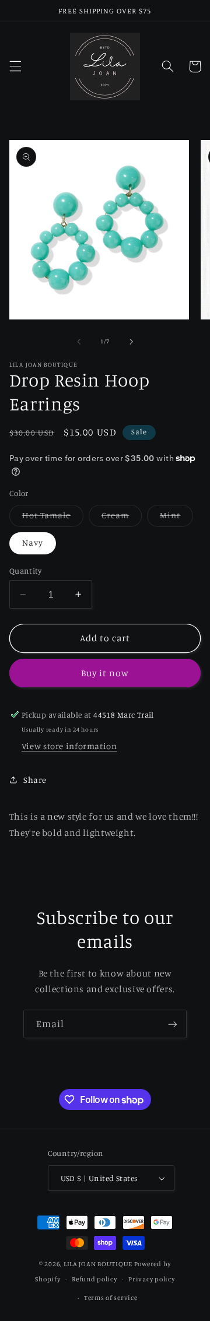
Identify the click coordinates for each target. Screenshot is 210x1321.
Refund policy (94, 1279)
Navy (32, 542)
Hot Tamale (53, 518)
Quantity (25, 570)
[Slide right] (131, 341)
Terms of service (111, 1298)
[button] (15, 66)
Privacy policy (151, 1279)
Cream (122, 518)
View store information (69, 746)
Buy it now (105, 673)
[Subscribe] (172, 1024)
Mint (176, 518)
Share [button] (35, 780)
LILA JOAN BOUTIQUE (98, 1264)
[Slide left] (79, 341)
